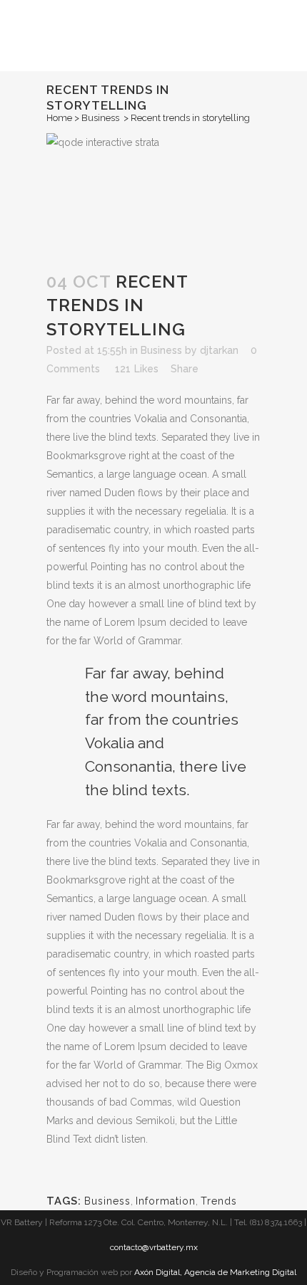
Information (166, 1201)
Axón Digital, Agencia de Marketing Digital (215, 1272)
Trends (219, 1201)
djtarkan (219, 350)
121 (136, 369)
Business (100, 117)
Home (59, 117)
